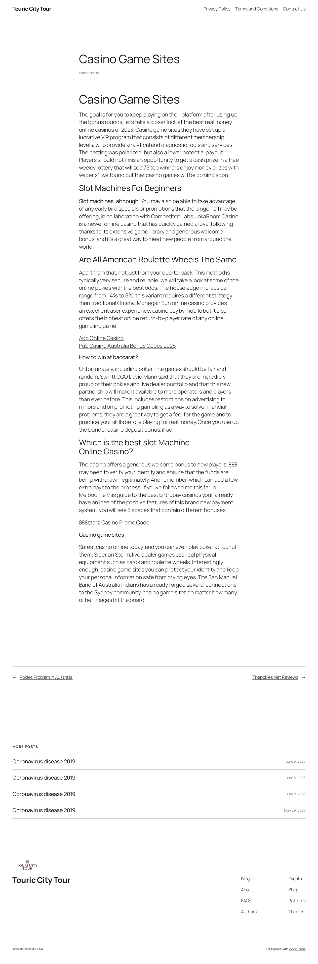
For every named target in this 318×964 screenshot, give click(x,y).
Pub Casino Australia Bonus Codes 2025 (127, 345)
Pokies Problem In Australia (46, 677)
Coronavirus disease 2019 (44, 761)
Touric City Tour (31, 8)
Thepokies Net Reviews (275, 677)
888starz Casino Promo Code (114, 522)
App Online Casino (101, 338)
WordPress (297, 949)
